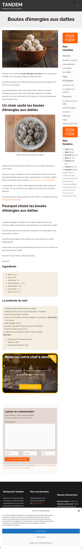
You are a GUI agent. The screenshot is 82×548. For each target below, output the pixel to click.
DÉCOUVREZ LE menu (30, 387)
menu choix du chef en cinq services (42, 180)
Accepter (41, 531)
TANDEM (12, 5)
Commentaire (10, 422)
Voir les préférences (41, 543)
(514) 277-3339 (37, 503)
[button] (79, 511)
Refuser (41, 537)
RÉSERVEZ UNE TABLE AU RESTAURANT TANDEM (70, 38)
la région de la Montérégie (11, 200)
